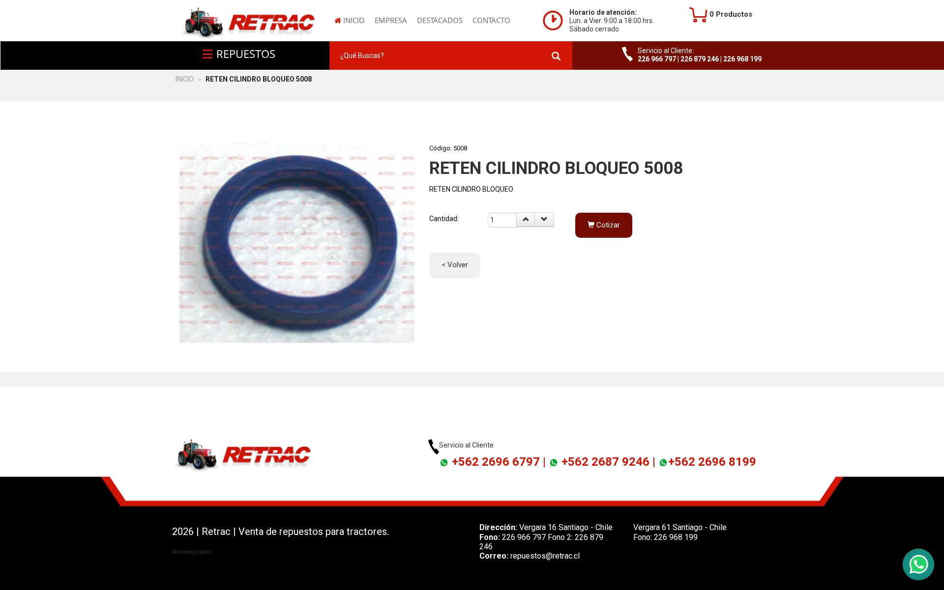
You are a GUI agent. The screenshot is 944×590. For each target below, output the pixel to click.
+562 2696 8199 (712, 462)
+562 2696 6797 (496, 462)
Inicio (353, 20)
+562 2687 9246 (605, 462)
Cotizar (607, 225)
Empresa (391, 20)
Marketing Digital (191, 552)
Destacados (440, 20)
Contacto (491, 20)
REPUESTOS (244, 53)
